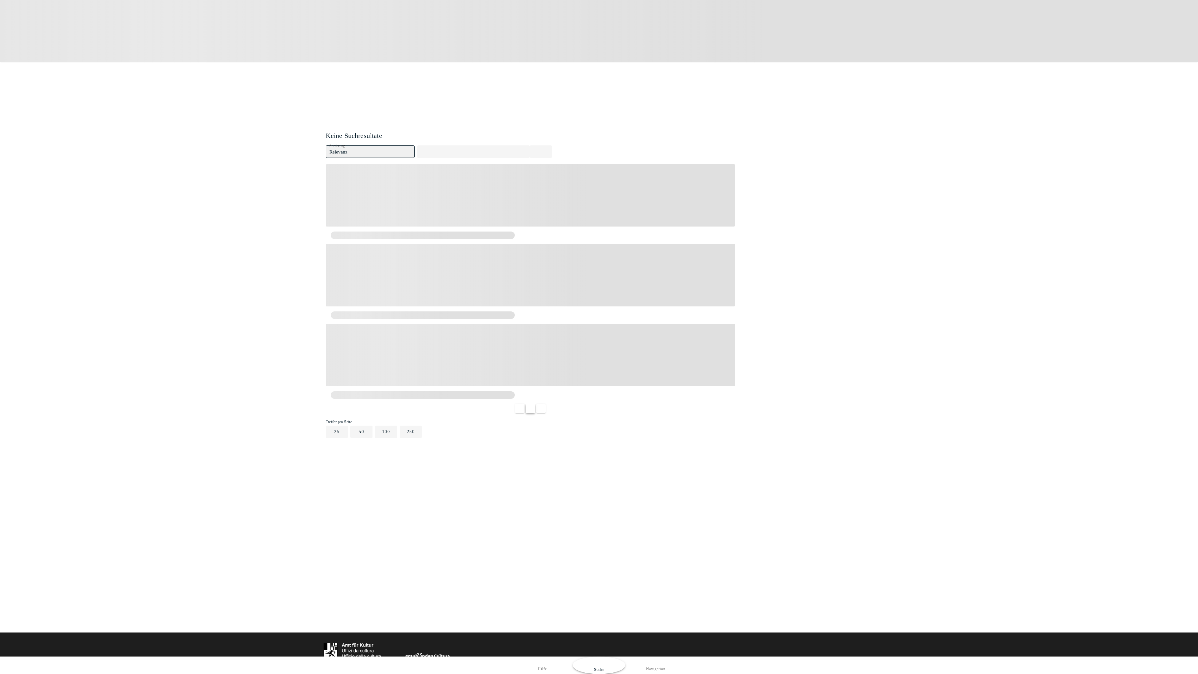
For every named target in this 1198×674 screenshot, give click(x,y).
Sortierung (337, 146)
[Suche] (541, 151)
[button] (370, 151)
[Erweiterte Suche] (473, 151)
